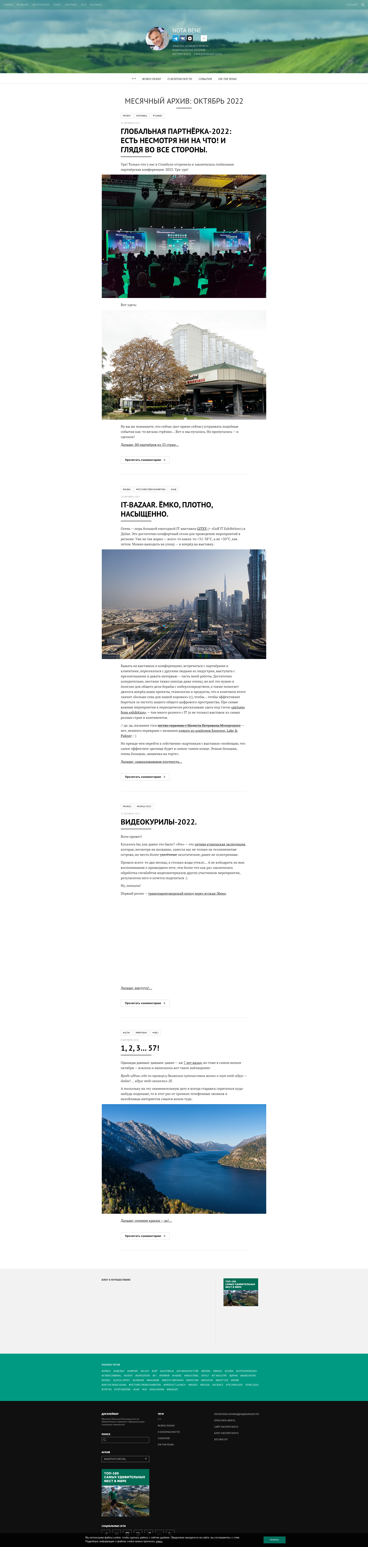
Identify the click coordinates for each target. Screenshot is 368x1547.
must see (222, 1380)
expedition (143, 1375)
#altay (126, 1032)
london (139, 1380)
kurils (107, 1380)
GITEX (202, 528)
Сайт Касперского (226, 1426)
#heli (155, 1032)
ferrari (165, 1375)
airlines (120, 1371)
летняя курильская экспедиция (220, 844)
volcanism (157, 1389)
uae (137, 1389)
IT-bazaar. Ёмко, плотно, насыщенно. (167, 509)
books (206, 1371)
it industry (220, 1375)
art (155, 1371)
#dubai (127, 489)
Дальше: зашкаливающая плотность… (151, 761)
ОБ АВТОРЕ (23, 4)
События (205, 79)
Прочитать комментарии (145, 460)
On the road (227, 79)
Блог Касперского (226, 1433)
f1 (155, 1375)
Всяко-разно (151, 79)
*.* (134, 79)
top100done (123, 1389)
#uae (173, 489)
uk (145, 1389)
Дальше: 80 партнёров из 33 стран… (150, 444)
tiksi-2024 (252, 1384)
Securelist (221, 1439)
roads (194, 1384)
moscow (193, 1380)
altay (145, 1371)
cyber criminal (112, 1375)
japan (234, 1375)
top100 (107, 1389)
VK (183, 38)
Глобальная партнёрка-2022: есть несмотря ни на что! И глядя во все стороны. (176, 140)
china (229, 1371)
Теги (83, 4)
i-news (178, 1375)
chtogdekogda (247, 1371)
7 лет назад (193, 1062)
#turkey (157, 115)
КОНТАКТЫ (96, 4)
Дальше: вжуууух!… (136, 988)
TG (175, 38)
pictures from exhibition (145, 1384)
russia (206, 1384)
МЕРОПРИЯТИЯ (41, 4)
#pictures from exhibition (150, 489)
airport (133, 1371)
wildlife (173, 1389)
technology (235, 1384)
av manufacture (188, 1371)
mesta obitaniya (173, 1380)
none (235, 1380)
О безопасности (179, 79)
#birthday (141, 1032)
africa (107, 1371)
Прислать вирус (225, 1420)
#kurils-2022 (144, 806)
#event (127, 115)
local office (122, 1380)
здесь (159, 1541)
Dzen (190, 38)
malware (153, 1380)
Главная (8, 4)
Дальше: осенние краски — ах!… (146, 1220)
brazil (218, 1371)
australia (168, 1371)
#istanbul (141, 115)
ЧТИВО (57, 4)
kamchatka (249, 1375)
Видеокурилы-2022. (159, 822)
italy (206, 1375)
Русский (352, 4)
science (218, 1384)
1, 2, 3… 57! (140, 1048)
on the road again (114, 1384)
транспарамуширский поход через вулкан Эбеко (187, 893)
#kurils (127, 806)
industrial (192, 1375)
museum (208, 1380)
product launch (175, 1384)
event (129, 1375)
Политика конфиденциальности (236, 1414)
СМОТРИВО (71, 4)
